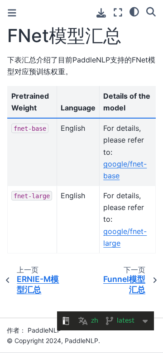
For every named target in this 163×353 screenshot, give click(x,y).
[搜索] (151, 11)
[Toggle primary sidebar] (12, 12)
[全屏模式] (118, 12)
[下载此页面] (101, 12)
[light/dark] (134, 11)
